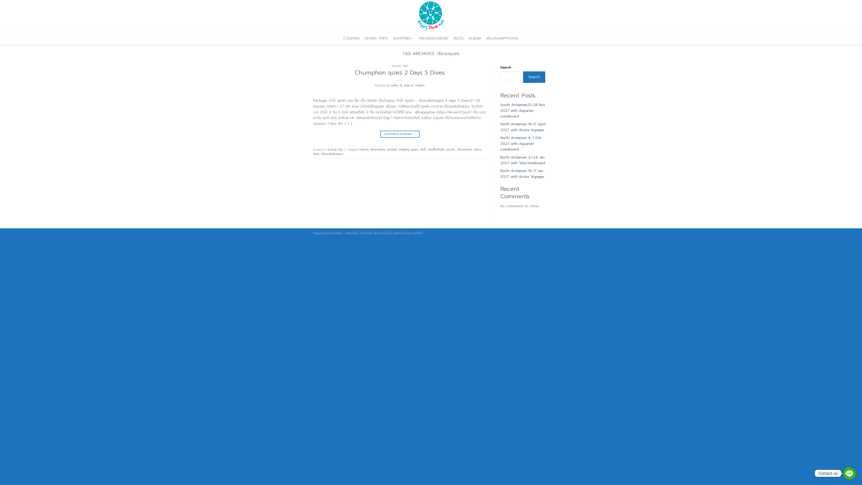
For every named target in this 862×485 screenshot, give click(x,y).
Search (505, 67)
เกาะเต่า (450, 149)
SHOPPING (402, 38)
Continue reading (400, 134)
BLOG (459, 38)
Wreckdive (377, 149)
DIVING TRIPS (376, 38)
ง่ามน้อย (392, 149)
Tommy (420, 86)
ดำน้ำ (423, 149)
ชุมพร (414, 149)
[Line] (849, 473)
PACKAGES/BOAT (434, 38)
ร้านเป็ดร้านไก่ (436, 149)
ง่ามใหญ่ (404, 149)
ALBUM (474, 38)
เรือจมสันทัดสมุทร (332, 154)
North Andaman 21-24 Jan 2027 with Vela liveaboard (522, 160)
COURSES (351, 38)
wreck (364, 149)
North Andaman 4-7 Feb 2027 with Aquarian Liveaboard (521, 143)
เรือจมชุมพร (464, 149)
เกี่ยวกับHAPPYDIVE (502, 38)
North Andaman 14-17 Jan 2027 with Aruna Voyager (522, 173)
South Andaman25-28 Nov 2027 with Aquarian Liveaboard (522, 110)
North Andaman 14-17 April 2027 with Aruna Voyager (522, 127)
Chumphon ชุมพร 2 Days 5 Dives (400, 72)
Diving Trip (400, 66)
